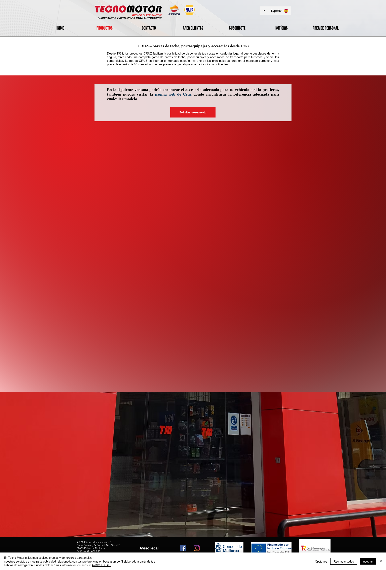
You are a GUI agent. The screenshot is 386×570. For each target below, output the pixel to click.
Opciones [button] (321, 561)
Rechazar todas (344, 561)
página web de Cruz (173, 94)
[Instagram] (197, 548)
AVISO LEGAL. (101, 565)
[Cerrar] (381, 561)
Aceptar (368, 561)
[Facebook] (183, 548)
